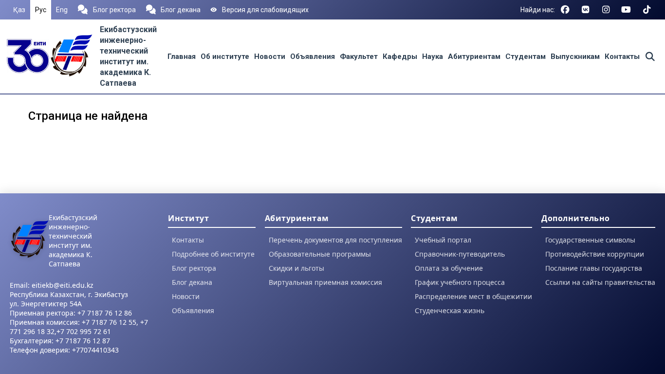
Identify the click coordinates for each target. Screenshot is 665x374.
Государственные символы (590, 239)
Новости (269, 56)
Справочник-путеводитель (460, 254)
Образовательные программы (320, 254)
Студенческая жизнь (449, 310)
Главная (181, 56)
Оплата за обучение (449, 268)
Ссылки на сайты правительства (600, 282)
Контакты (622, 56)
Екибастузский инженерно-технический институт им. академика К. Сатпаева (73, 240)
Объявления (312, 56)
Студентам (525, 56)
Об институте (225, 56)
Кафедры (400, 56)
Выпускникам (575, 56)
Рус (40, 10)
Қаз (19, 10)
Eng (62, 10)
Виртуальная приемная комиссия (325, 282)
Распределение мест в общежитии (473, 296)
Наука (432, 56)
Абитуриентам (474, 56)
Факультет (359, 56)
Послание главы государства (593, 268)
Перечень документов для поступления (335, 239)
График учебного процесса (460, 282)
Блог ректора (114, 10)
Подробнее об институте (213, 254)
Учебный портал (443, 239)
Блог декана (181, 10)
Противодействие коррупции (594, 254)
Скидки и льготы (296, 268)
